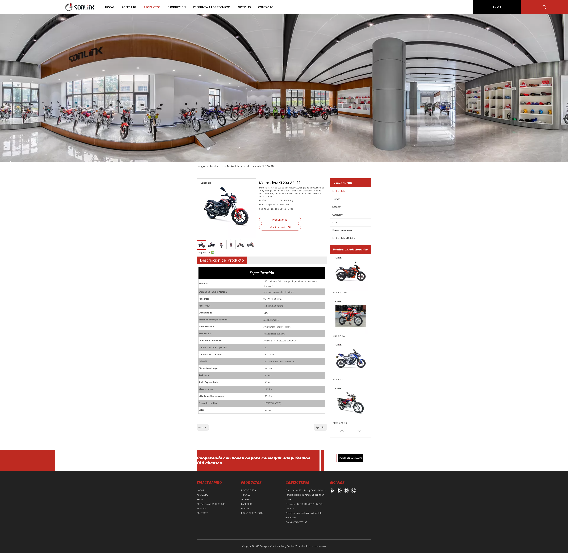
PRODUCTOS (203, 499)
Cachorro (337, 214)
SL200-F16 (338, 292)
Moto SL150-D (340, 335)
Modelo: (263, 200)
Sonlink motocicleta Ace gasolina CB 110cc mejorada (350, 422)
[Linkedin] (346, 490)
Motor (335, 222)
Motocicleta (338, 191)
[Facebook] (339, 490)
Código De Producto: (269, 208)
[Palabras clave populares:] (544, 7)
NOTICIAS (201, 508)
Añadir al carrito (278, 227)
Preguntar (278, 219)
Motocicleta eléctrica (343, 238)
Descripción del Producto (222, 260)
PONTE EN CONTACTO (350, 457)
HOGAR (200, 490)
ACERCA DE (202, 494)
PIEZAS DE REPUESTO (252, 513)
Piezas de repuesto (343, 230)
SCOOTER (246, 499)
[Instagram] (353, 490)
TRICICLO (245, 494)
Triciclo (336, 199)
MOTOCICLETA (248, 490)
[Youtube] (332, 490)
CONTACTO (202, 513)
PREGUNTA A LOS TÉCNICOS (211, 504)
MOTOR (245, 508)
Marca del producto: (268, 204)
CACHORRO (246, 504)
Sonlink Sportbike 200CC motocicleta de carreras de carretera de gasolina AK (350, 379)
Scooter (336, 206)
